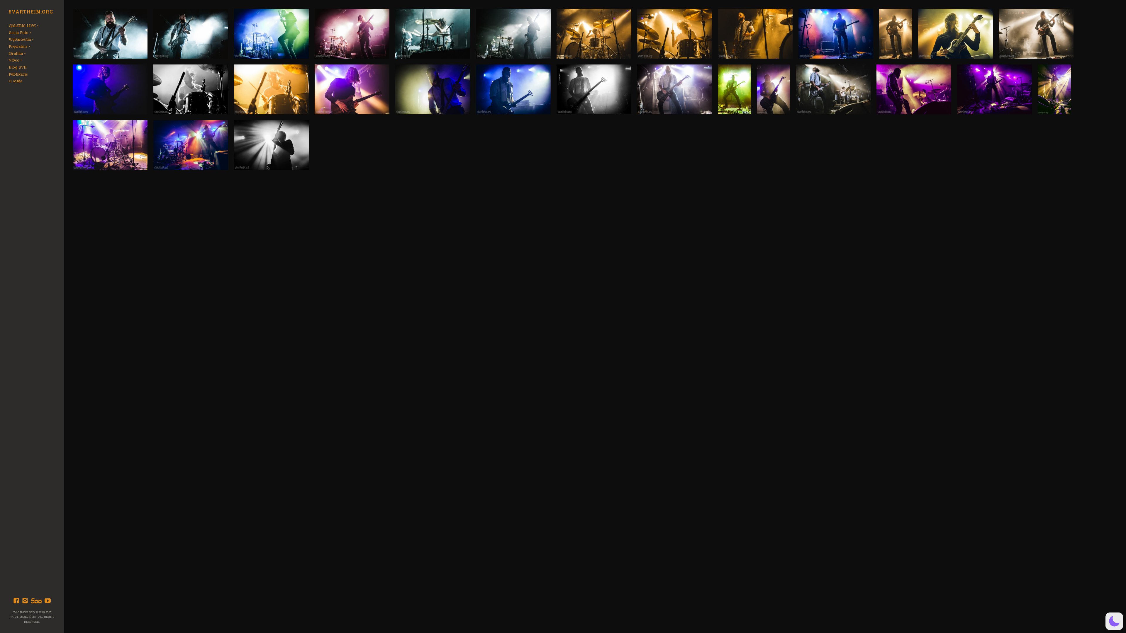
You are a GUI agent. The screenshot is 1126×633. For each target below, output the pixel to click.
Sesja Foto (18, 33)
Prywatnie (18, 47)
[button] (1114, 621)
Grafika (16, 54)
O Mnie (15, 81)
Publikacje (18, 74)
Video (14, 60)
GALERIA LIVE (22, 26)
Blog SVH (18, 67)
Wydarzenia (20, 40)
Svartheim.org (31, 12)
